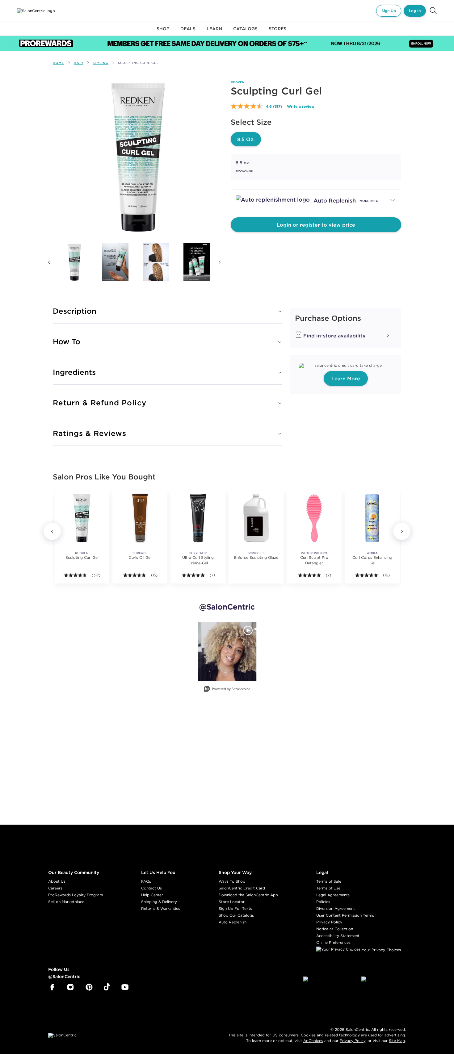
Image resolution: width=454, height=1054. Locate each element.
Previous (49, 262)
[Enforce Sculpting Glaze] (256, 518)
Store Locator (232, 901)
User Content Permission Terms (345, 915)
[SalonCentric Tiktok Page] (107, 987)
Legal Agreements (333, 895)
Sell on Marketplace (66, 901)
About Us (56, 881)
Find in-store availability (334, 336)
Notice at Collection (334, 928)
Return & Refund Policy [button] (99, 402)
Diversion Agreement (335, 908)
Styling (100, 63)
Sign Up (388, 10)
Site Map (397, 1040)
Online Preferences (333, 942)
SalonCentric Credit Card (242, 888)
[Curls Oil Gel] (140, 518)
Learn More (345, 378)
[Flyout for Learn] (214, 32)
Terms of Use (328, 888)
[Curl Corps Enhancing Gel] (372, 518)
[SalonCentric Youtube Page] (125, 987)
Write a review (300, 106)
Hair (78, 63)
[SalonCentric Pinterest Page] (89, 987)
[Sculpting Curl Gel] (74, 262)
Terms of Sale (328, 881)
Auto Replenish (232, 922)
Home (58, 63)
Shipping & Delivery (159, 901)
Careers (55, 888)
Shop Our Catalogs (236, 915)
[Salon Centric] (36, 10)
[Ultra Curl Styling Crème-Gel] (198, 518)
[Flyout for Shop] (163, 32)
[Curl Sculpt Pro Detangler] (314, 518)
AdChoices (313, 1040)
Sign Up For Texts (235, 908)
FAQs (146, 881)
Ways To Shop (232, 881)
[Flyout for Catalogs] (245, 32)
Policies (323, 901)
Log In (415, 10)
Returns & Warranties (160, 908)
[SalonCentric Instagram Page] (70, 987)
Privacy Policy (329, 922)
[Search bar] (433, 11)
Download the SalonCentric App (248, 895)
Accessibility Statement (337, 935)
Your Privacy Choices (380, 949)
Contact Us (151, 888)
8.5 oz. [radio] (245, 139)
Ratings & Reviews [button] (89, 433)
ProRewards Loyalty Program (75, 895)
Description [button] (74, 311)
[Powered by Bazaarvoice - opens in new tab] (227, 689)
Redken (238, 82)
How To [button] (66, 341)
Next (219, 262)
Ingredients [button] (74, 372)
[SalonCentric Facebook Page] (52, 987)
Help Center (152, 895)
